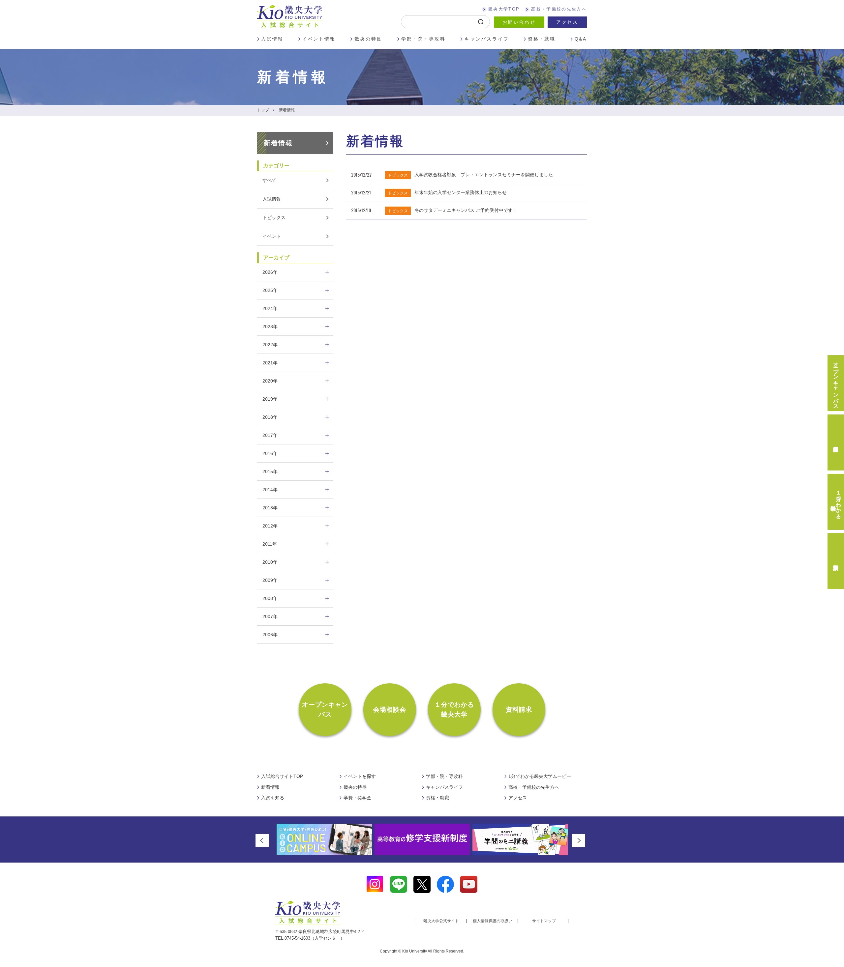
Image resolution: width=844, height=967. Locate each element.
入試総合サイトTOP (282, 776)
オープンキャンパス (325, 709)
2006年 (270, 634)
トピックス (274, 217)
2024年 (270, 308)
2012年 (270, 525)
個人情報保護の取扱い (492, 921)
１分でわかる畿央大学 (454, 709)
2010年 (270, 562)
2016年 (270, 453)
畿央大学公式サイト (441, 921)
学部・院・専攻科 (423, 39)
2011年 (269, 544)
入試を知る (272, 797)
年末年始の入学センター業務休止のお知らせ (460, 192)
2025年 (270, 290)
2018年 (270, 417)
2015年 (270, 471)
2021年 (270, 362)
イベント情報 (319, 39)
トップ (263, 110)
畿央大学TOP (504, 9)
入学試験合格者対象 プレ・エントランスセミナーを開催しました (483, 174)
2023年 (270, 326)
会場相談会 (390, 709)
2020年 (270, 381)
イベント (271, 236)
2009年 (270, 580)
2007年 (270, 616)
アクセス (567, 22)
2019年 (270, 399)
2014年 (270, 489)
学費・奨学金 (357, 797)
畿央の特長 (368, 39)
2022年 (270, 344)
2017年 (270, 435)
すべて (269, 180)
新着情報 (278, 143)
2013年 (270, 507)
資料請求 (519, 709)
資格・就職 (542, 39)
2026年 (270, 272)
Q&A (581, 39)
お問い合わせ (519, 22)
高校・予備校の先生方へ (559, 9)
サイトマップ (544, 921)
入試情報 (272, 39)
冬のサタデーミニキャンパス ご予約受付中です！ (465, 210)
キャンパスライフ (487, 39)
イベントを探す (360, 776)
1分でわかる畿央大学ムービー (539, 776)
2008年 (270, 598)
